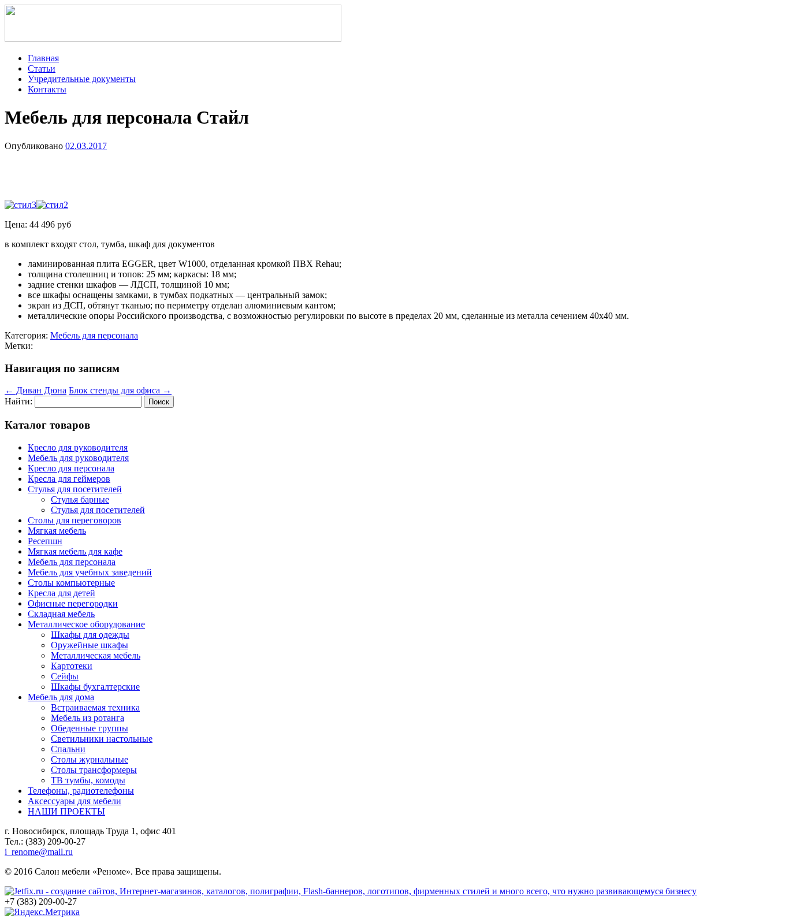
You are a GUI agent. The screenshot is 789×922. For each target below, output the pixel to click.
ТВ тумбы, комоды (88, 780)
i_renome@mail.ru (39, 852)
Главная (43, 58)
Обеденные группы (89, 728)
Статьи (41, 68)
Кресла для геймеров (69, 479)
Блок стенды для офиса (120, 390)
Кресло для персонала (71, 468)
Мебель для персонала (94, 335)
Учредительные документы (82, 79)
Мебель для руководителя (78, 458)
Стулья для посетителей (75, 489)
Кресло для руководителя (78, 447)
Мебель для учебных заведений (90, 572)
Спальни (68, 749)
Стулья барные (80, 499)
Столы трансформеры (94, 770)
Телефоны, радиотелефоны (81, 790)
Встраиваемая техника (95, 707)
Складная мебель (61, 614)
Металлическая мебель (95, 655)
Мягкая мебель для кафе (75, 551)
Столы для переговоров (74, 520)
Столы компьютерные (71, 583)
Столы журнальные (89, 759)
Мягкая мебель (57, 531)
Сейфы (65, 676)
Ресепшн (45, 541)
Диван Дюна (35, 390)
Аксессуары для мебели (74, 801)
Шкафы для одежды (90, 635)
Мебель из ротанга (87, 718)
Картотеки (71, 666)
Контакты (47, 89)
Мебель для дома (61, 697)
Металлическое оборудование (86, 624)
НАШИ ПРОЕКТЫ (66, 811)
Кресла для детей (61, 593)
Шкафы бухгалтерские (95, 687)
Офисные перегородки (73, 603)
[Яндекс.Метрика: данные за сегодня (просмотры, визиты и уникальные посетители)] (42, 912)
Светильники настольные (101, 738)
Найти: (18, 401)
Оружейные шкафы (89, 645)
